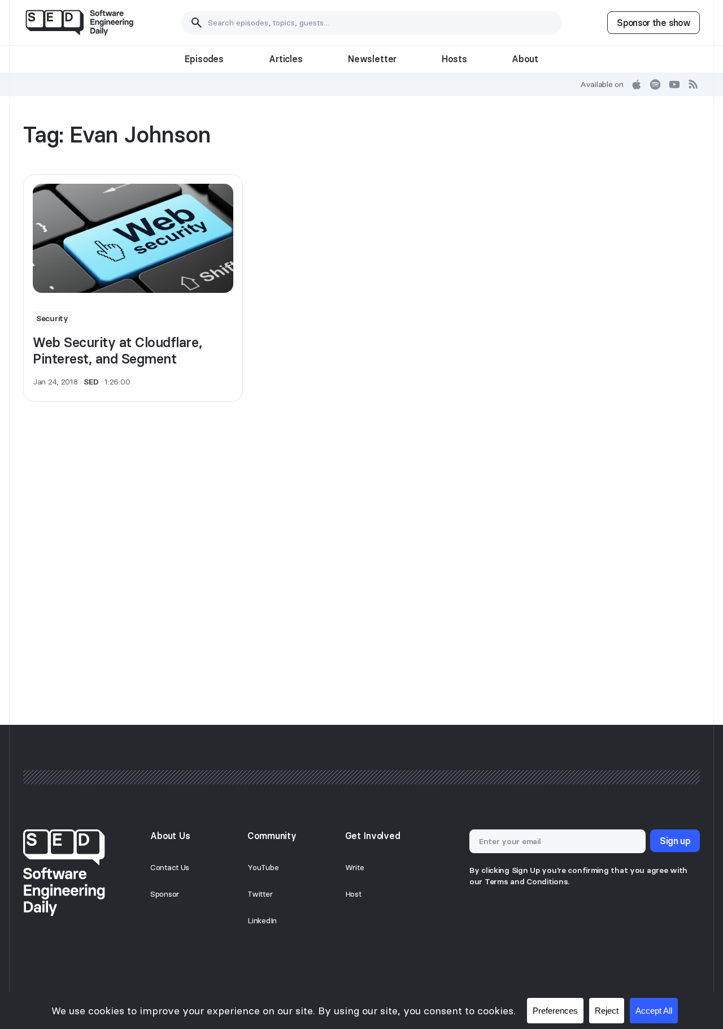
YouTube (262, 867)
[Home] (79, 22)
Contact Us (169, 867)
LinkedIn (262, 920)
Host (353, 894)
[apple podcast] (636, 84)
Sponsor (164, 894)
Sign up (675, 840)
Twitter (259, 894)
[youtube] (674, 84)
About (525, 58)
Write (354, 867)
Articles (286, 58)
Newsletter (372, 58)
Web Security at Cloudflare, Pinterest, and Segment (117, 350)
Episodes (204, 58)
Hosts (454, 58)
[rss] (693, 84)
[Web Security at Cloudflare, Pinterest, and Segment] (133, 238)
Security (52, 318)
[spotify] (655, 84)
